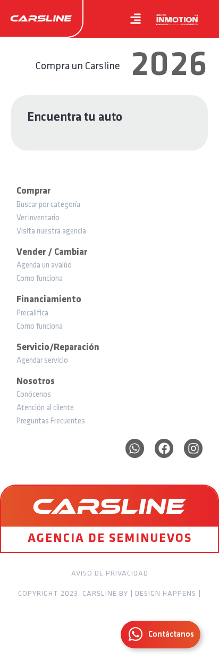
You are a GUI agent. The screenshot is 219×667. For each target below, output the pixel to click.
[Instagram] (193, 448)
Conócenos (33, 395)
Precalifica (32, 314)
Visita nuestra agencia (51, 232)
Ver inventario (38, 218)
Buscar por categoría (48, 205)
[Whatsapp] (134, 448)
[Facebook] (164, 448)
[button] (136, 19)
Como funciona (39, 279)
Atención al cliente (45, 408)
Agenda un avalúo (44, 266)
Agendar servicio (42, 361)
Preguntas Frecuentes (50, 422)
